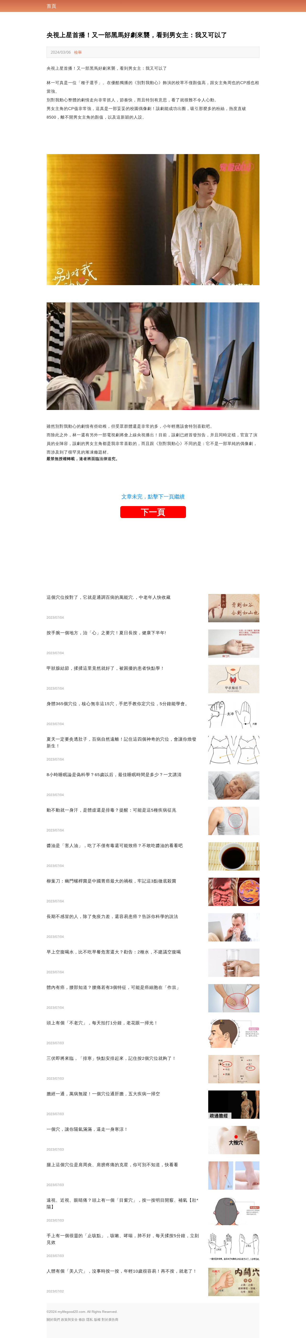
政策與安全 (69, 1319)
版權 (97, 1319)
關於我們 (53, 1319)
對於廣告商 (110, 1319)
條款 (82, 1319)
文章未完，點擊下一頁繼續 (153, 497)
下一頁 (153, 512)
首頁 (51, 6)
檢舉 (78, 52)
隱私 (89, 1319)
